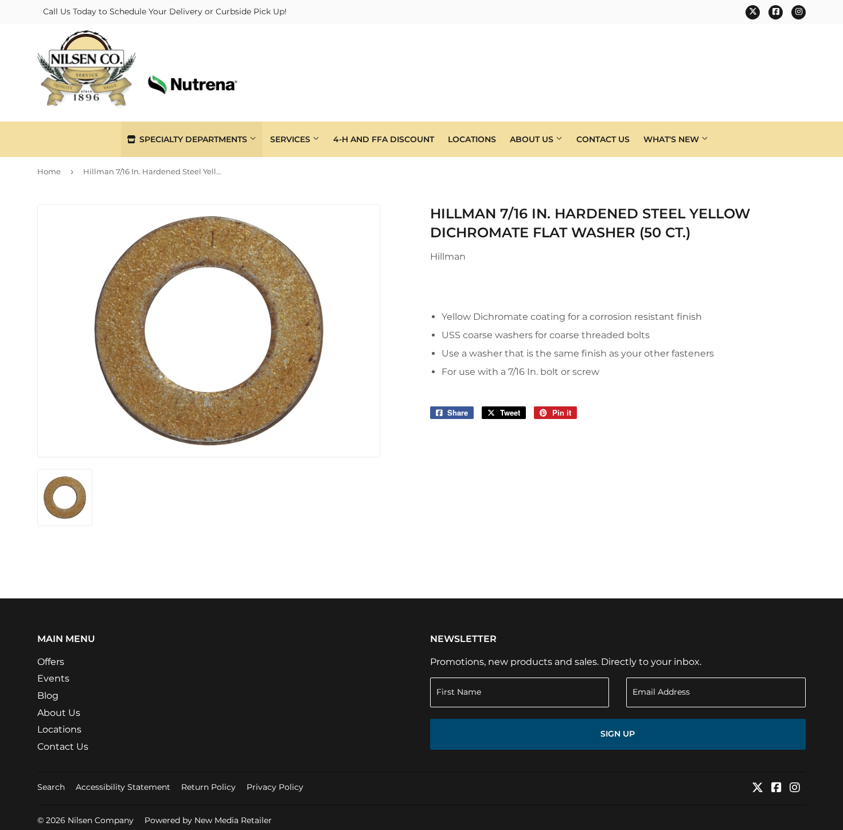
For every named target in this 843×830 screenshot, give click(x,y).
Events (53, 678)
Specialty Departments (193, 139)
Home (49, 171)
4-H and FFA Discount (383, 139)
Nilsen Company (101, 820)
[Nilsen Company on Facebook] (776, 788)
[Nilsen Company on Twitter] (757, 788)
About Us (533, 139)
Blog (47, 695)
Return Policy (208, 787)
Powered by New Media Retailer (208, 820)
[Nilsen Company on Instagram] (795, 788)
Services (291, 139)
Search (51, 787)
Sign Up (617, 734)
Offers (50, 661)
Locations (472, 139)
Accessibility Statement (123, 787)
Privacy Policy (275, 787)
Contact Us (603, 139)
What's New (672, 139)
